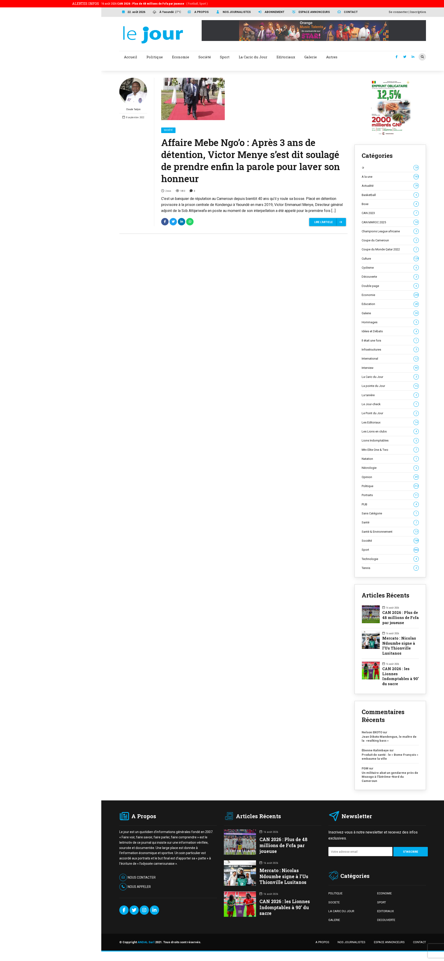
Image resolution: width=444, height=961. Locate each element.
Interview (390, 368)
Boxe (389, 204)
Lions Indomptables (389, 440)
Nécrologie (389, 468)
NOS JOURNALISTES (351, 942)
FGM (365, 768)
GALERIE (334, 920)
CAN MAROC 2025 (390, 222)
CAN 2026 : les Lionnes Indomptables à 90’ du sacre (400, 676)
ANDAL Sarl (146, 942)
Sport (390, 549)
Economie (390, 295)
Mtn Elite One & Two (389, 449)
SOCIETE (334, 902)
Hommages (389, 322)
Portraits (390, 495)
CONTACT (419, 942)
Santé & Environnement (390, 531)
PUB (389, 504)
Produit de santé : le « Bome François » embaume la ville (390, 757)
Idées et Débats (389, 331)
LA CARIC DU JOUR (341, 911)
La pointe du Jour (390, 386)
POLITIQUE (335, 893)
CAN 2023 (389, 213)
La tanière (389, 395)
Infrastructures (389, 349)
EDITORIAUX (385, 911)
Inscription (418, 12)
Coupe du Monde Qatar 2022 (389, 249)
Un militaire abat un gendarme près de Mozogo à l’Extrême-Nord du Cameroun (390, 777)
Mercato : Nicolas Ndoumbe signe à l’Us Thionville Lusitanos (399, 646)
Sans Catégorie (389, 513)
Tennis (389, 568)
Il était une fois (389, 340)
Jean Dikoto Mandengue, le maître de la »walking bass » (389, 739)
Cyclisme (389, 267)
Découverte (389, 276)
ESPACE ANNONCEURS (389, 942)
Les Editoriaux (390, 422)
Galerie (390, 313)
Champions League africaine (389, 231)
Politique (390, 486)
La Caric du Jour (389, 377)
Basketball (389, 195)
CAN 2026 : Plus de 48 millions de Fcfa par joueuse (400, 617)
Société (168, 130)
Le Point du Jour (389, 413)
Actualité (390, 185)
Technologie (389, 559)
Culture (390, 258)
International (390, 358)
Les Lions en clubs (389, 431)
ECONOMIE (384, 893)
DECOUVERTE (386, 920)
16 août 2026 (154, 3)
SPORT (381, 902)
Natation (389, 458)
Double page (389, 286)
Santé (389, 522)
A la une (390, 176)
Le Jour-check (389, 404)
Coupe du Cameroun (389, 240)
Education (390, 304)
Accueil (130, 57)
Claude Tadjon (133, 109)
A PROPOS (322, 942)
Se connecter (398, 12)
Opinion (390, 477)
